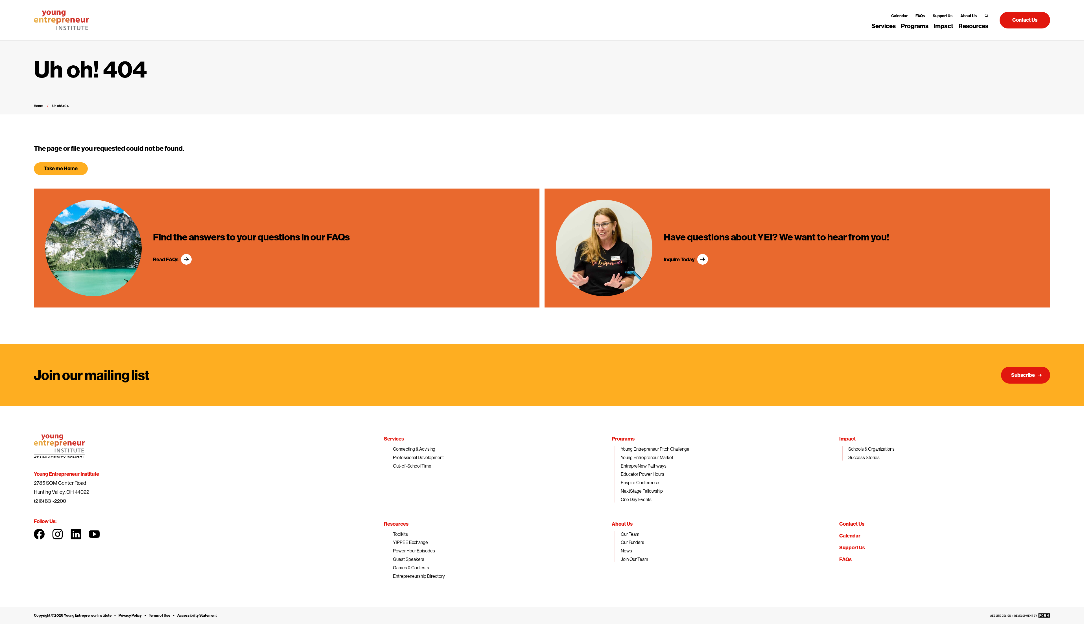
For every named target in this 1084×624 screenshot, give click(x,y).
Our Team (630, 534)
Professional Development (418, 457)
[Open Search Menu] (986, 15)
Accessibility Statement (197, 615)
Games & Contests (411, 567)
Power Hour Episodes (414, 551)
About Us (968, 15)
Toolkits (400, 534)
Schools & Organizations (871, 449)
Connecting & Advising (414, 449)
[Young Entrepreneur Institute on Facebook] (39, 534)
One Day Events (636, 499)
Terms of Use (159, 615)
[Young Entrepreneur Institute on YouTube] (94, 534)
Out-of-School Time (412, 466)
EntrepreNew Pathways (643, 466)
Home (38, 106)
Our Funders (632, 542)
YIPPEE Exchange (410, 542)
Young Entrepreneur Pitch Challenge (655, 449)
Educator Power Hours (642, 474)
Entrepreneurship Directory (419, 576)
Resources (973, 26)
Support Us (942, 15)
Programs (914, 26)
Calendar (899, 15)
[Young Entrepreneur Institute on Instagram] (57, 534)
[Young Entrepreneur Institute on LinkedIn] (76, 534)
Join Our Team (634, 559)
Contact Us (851, 524)
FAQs (920, 15)
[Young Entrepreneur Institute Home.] (61, 20)
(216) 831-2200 (50, 501)
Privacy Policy (130, 615)
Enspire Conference (640, 482)
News (626, 551)
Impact (943, 26)
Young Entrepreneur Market (647, 457)
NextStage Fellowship (642, 491)
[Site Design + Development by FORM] (1020, 615)
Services (883, 26)
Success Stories (864, 457)
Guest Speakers (408, 559)
